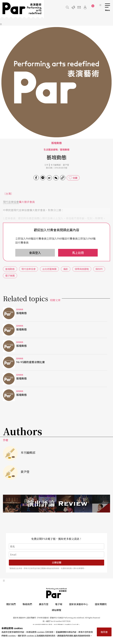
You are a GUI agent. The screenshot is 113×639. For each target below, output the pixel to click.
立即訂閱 (56, 562)
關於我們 (11, 604)
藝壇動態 (10, 269)
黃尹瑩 (66, 164)
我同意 (104, 632)
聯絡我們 (27, 604)
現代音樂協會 (11, 202)
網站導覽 (56, 610)
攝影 (65, 269)
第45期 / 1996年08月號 (56, 167)
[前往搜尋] (67, 7)
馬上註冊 (78, 253)
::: (100, 4)
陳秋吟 (99, 269)
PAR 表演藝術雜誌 (56, 593)
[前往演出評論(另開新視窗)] (56, 503)
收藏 (75, 178)
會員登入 (35, 253)
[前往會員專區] (85, 7)
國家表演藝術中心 (78, 604)
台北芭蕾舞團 (49, 269)
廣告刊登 (43, 604)
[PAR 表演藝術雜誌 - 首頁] (22, 9)
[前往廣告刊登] (73, 7)
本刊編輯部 (55, 164)
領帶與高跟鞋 (82, 269)
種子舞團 (10, 275)
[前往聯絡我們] (79, 7)
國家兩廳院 (101, 604)
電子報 (58, 604)
